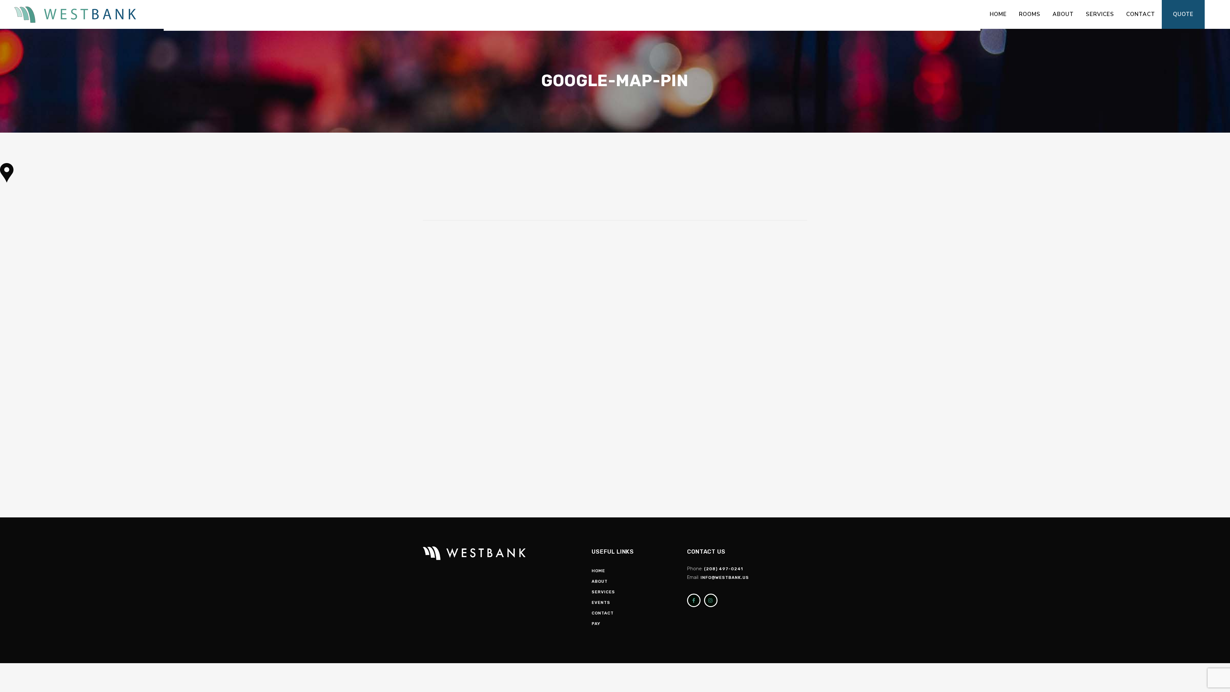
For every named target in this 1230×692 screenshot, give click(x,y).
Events (601, 602)
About (600, 581)
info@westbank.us (725, 577)
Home (598, 570)
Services (603, 591)
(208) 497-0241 (723, 568)
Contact (603, 613)
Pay (596, 623)
